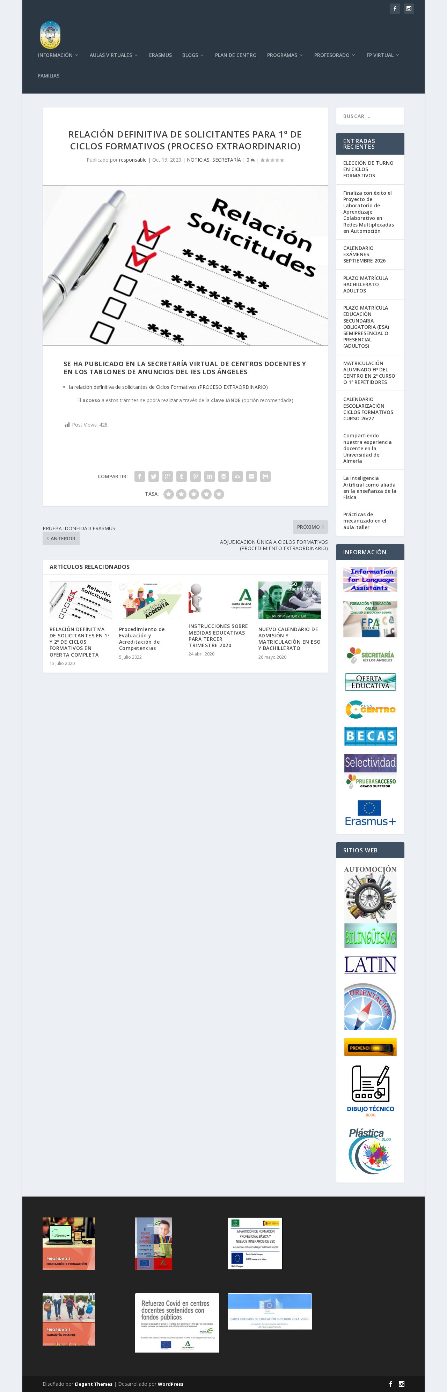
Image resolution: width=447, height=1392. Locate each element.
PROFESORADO (332, 55)
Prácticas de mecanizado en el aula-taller (364, 520)
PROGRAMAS (282, 55)
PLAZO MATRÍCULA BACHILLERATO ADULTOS (365, 284)
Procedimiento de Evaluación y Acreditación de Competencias (142, 639)
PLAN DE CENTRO (236, 55)
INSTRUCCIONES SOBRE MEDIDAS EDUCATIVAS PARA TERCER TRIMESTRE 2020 (218, 636)
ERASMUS (160, 55)
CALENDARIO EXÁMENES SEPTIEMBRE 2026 (364, 254)
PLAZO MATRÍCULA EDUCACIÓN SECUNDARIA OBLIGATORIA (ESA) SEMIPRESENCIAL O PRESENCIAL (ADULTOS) (366, 326)
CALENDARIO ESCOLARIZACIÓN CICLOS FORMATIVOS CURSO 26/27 (368, 409)
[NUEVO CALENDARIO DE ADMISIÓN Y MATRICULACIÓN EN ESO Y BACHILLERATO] (289, 600)
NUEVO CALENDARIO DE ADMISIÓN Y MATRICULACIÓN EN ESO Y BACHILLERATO (289, 639)
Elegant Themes (93, 1384)
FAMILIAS (48, 76)
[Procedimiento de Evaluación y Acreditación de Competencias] (150, 600)
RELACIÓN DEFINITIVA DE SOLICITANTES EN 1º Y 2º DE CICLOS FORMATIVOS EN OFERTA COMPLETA (80, 642)
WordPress (170, 1384)
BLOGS (190, 55)
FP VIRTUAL (380, 55)
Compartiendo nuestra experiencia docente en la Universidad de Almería (367, 448)
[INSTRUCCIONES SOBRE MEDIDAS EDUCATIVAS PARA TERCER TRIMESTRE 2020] (220, 599)
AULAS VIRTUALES (111, 55)
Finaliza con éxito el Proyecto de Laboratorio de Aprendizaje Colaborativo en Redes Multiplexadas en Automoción (368, 212)
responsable (133, 159)
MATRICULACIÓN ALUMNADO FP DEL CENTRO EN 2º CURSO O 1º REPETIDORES (369, 373)
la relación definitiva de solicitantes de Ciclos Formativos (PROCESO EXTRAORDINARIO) (168, 387)
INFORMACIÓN (55, 55)
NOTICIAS (198, 159)
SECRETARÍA (226, 159)
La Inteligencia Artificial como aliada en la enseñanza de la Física (369, 488)
